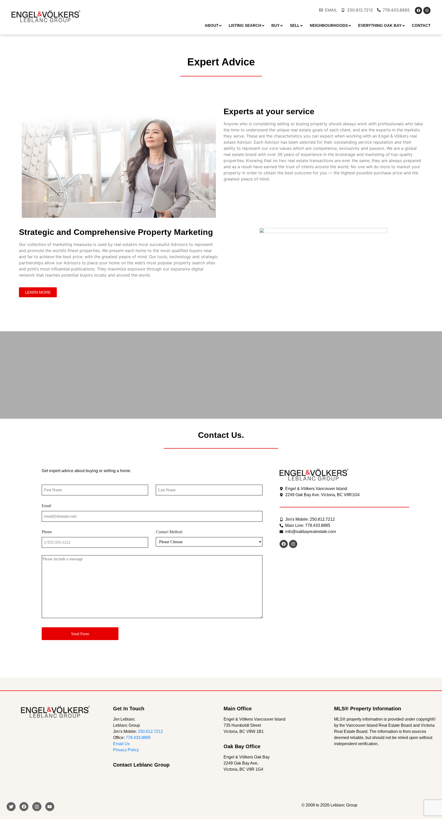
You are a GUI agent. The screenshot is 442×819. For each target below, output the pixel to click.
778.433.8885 (138, 737)
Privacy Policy (126, 750)
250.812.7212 (150, 731)
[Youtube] (49, 806)
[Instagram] (426, 10)
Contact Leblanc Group (141, 765)
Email (46, 506)
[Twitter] (11, 806)
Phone (47, 532)
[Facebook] (418, 10)
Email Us (121, 744)
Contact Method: (169, 532)
